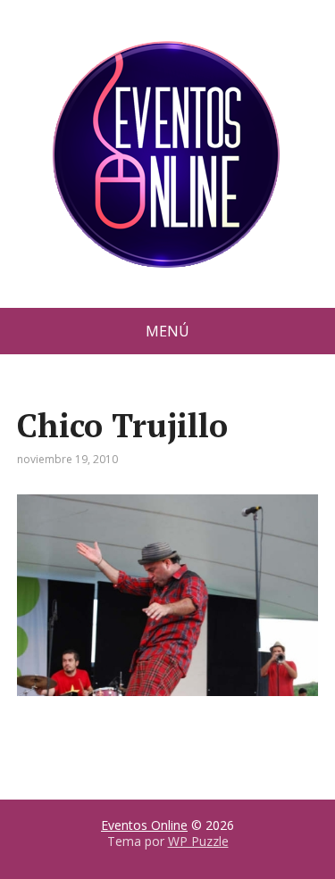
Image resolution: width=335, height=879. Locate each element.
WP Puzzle (198, 841)
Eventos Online (144, 825)
